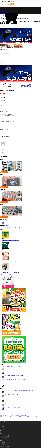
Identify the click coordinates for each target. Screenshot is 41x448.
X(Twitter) (3, 442)
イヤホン (7, 415)
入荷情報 (3, 10)
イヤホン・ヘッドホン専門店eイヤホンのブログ (6, 446)
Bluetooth (10, 413)
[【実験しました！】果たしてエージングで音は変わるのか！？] (3, 409)
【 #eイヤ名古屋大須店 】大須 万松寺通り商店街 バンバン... (10, 261)
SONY (36, 413)
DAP (13, 413)
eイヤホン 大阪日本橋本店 (5, 436)
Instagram (3, 222)
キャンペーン (27, 415)
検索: (1, 274)
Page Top (1, 445)
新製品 (4, 417)
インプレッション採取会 (16, 415)
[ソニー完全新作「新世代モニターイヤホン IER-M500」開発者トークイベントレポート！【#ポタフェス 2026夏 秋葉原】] (3, 373)
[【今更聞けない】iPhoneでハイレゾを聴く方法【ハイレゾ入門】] (3, 405)
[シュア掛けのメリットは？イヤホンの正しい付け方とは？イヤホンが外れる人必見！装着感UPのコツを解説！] (3, 392)
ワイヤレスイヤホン (25, 416)
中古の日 (30, 416)
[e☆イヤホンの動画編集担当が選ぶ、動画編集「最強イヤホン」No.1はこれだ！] (3, 377)
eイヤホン (15, 413)
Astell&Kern (3, 413)
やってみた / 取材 (4, 11)
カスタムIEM (4, 12)
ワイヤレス (20, 416)
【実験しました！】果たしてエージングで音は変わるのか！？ (11, 407)
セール (36, 415)
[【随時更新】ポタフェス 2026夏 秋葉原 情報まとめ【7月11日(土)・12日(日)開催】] (3, 381)
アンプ (1, 415)
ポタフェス (10, 416)
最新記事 (3, 7)
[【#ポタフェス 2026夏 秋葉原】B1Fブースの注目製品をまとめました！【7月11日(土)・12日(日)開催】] (3, 386)
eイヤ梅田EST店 (20, 413)
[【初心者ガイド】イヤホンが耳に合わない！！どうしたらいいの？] (3, 396)
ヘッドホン (6, 416)
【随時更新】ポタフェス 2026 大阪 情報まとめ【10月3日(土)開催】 (11, 366)
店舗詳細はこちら (4, 172)
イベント (3, 8)
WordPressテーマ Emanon (6, 447)
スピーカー (33, 415)
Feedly (3, 223)
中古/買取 (3, 13)
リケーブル (14, 416)
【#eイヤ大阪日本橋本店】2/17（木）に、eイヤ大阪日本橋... (10, 272)
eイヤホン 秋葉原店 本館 (5, 435)
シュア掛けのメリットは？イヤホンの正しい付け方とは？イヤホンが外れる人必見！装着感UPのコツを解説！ (18, 390)
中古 (28, 416)
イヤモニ (11, 415)
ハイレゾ (38, 415)
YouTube (3, 443)
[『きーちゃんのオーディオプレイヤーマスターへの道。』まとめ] (3, 401)
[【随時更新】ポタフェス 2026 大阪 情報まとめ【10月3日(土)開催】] (3, 369)
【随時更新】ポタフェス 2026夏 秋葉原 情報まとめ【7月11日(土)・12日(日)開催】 (13, 379)
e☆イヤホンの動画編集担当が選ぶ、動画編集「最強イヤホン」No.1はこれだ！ (13, 375)
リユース (17, 416)
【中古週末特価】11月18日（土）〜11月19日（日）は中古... (10, 240)
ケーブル (31, 415)
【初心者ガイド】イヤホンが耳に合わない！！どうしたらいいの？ (11, 394)
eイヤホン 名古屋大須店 (5, 437)
